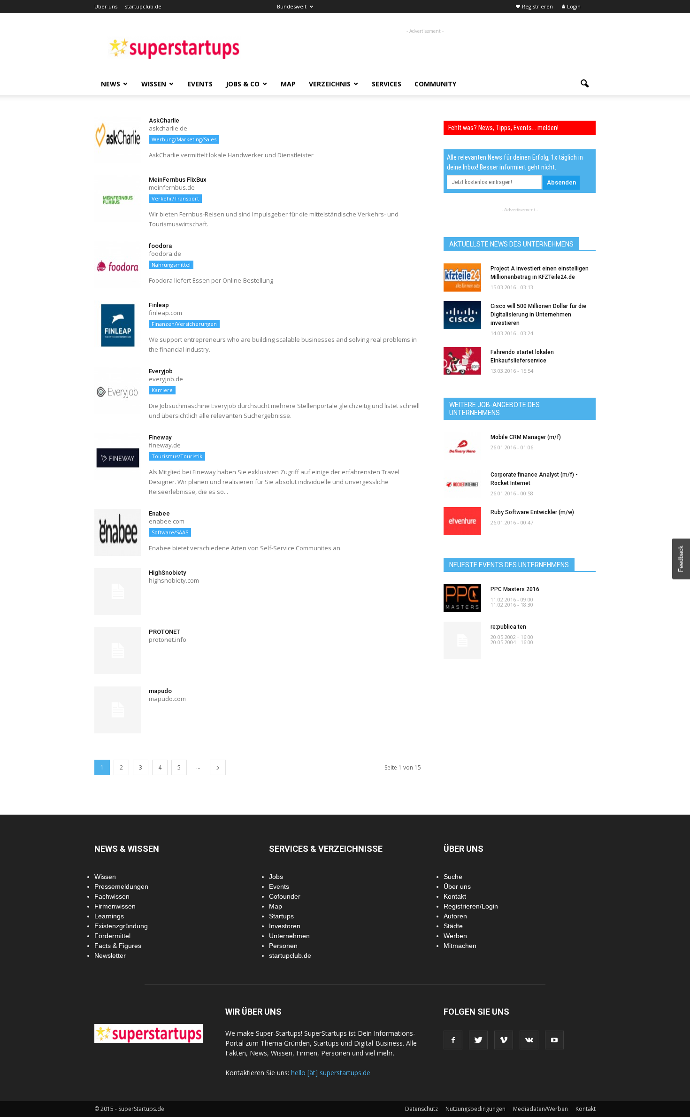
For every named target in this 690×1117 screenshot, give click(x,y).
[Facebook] (453, 1040)
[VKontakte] (529, 1040)
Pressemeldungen (121, 886)
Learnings (109, 916)
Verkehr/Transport (175, 198)
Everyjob (161, 371)
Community (435, 83)
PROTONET (164, 631)
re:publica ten (508, 627)
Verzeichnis (330, 83)
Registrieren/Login (471, 906)
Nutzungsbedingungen (475, 1109)
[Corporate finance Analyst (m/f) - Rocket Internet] (462, 484)
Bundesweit (292, 6)
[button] (584, 84)
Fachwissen (112, 896)
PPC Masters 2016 (515, 589)
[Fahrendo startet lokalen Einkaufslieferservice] (462, 361)
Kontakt (455, 896)
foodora (160, 245)
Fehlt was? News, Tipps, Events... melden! (503, 127)
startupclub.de (143, 6)
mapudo (160, 690)
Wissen (153, 83)
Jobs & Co (243, 83)
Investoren (284, 926)
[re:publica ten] (462, 640)
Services (386, 83)
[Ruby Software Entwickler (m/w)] (462, 521)
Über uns (105, 6)
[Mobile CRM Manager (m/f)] (462, 446)
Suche (453, 876)
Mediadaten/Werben (540, 1109)
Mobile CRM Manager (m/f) (526, 437)
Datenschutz (421, 1109)
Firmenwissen (115, 906)
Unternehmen (289, 936)
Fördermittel (112, 936)
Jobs (276, 876)
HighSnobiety (167, 572)
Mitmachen (460, 945)
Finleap (159, 304)
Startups (281, 916)
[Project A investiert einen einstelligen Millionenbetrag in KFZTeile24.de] (462, 277)
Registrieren (537, 6)
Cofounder (284, 896)
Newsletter (110, 955)
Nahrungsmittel (171, 264)
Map (288, 83)
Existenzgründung (121, 926)
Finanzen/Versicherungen (184, 323)
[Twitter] (478, 1040)
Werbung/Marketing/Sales (184, 139)
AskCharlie (164, 120)
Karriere (162, 389)
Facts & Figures (117, 945)
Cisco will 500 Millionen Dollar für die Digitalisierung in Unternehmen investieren (538, 314)
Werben (455, 936)
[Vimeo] (503, 1040)
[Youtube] (554, 1040)
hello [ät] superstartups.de (330, 1072)
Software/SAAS (170, 532)
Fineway (160, 437)
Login (574, 6)
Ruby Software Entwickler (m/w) (532, 512)
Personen (283, 945)
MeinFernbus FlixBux (178, 179)
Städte (453, 926)
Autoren (455, 916)
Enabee (159, 513)
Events (200, 83)
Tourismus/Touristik (177, 456)
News (110, 83)
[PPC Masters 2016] (462, 598)
